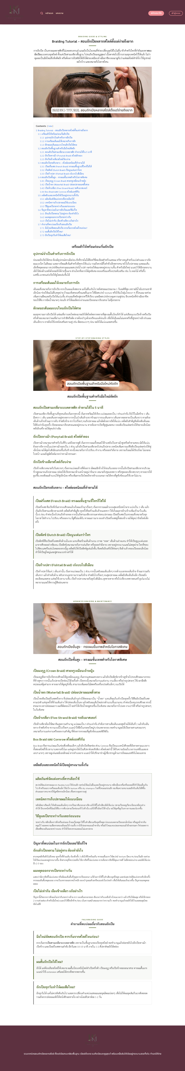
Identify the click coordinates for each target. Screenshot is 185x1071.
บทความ (59, 13)
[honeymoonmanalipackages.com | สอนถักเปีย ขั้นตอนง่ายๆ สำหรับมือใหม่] (19, 12)
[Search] (41, 13)
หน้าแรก (49, 13)
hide (50, 126)
